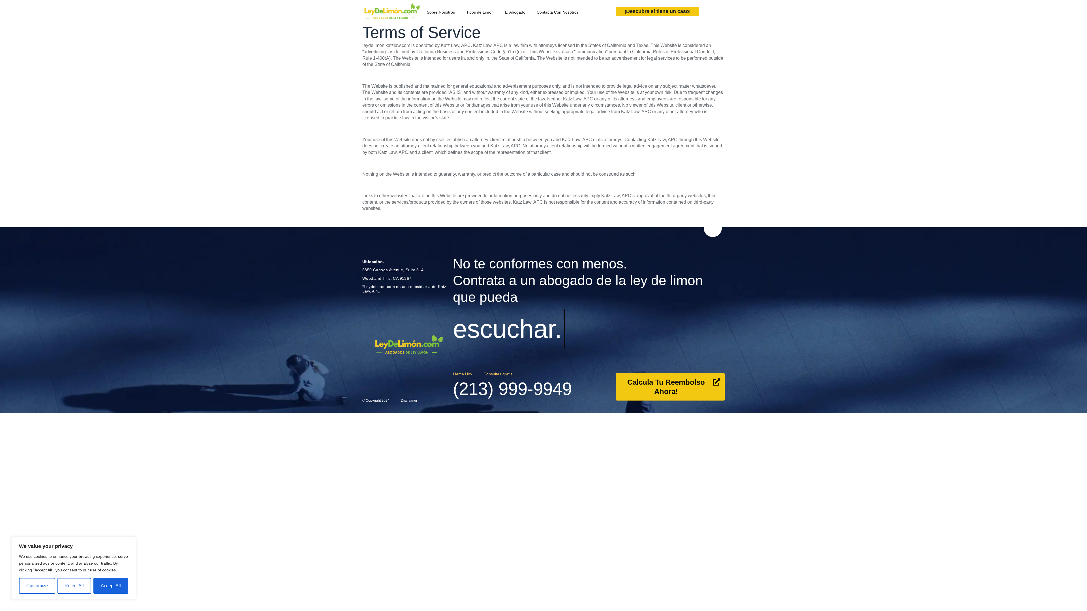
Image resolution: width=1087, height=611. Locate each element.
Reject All (74, 585)
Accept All (111, 585)
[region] (73, 568)
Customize (37, 585)
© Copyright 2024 (376, 401)
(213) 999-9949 (512, 389)
